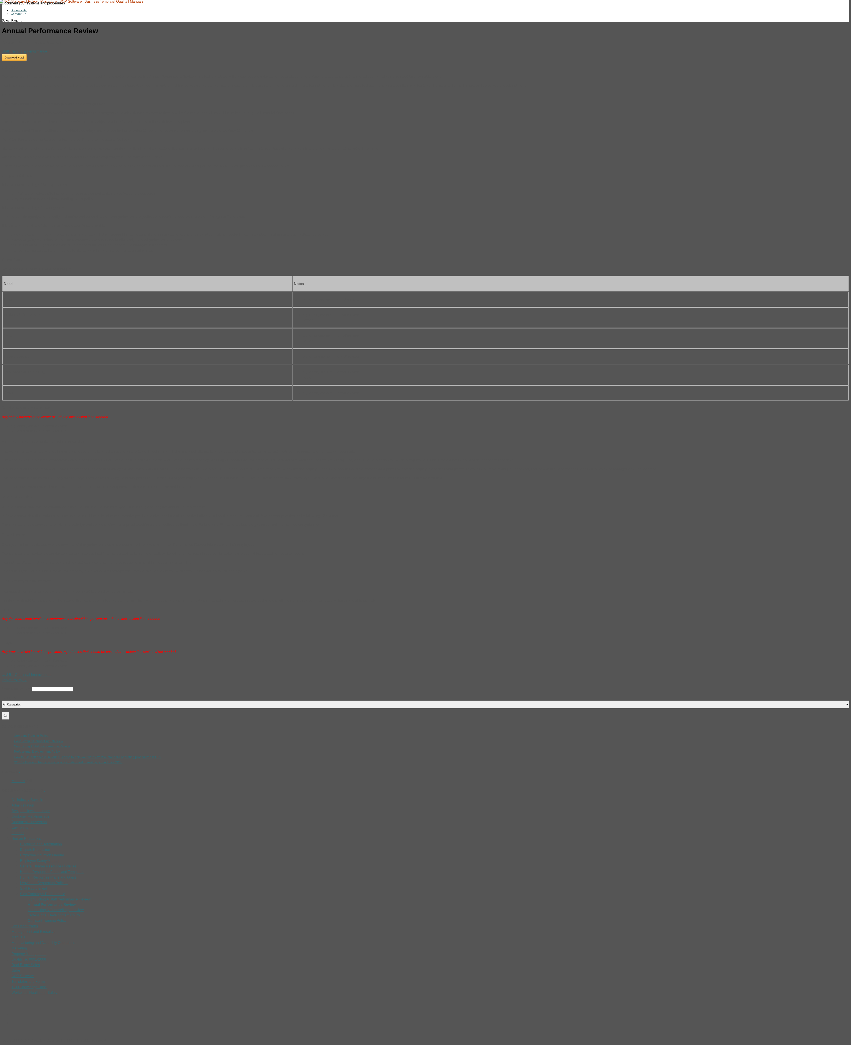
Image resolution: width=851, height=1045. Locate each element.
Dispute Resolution (35, 850)
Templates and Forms (28, 981)
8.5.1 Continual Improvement (26, 675)
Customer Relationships (30, 816)
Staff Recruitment (33, 888)
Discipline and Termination (41, 844)
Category (9, 698)
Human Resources (26, 838)
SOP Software (23, 976)
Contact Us (18, 14)
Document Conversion (29, 822)
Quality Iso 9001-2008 (29, 959)
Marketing (19, 948)
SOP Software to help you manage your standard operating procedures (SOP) (68, 762)
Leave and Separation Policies (44, 883)
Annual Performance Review (52, 904)
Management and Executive (33, 932)
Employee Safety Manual (39, 861)
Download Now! (14, 57)
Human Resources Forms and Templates (52, 872)
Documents (19, 10)
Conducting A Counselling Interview (38, 741)
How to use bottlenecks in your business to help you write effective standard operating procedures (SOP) (87, 757)
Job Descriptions (25, 926)
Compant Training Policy (31, 735)
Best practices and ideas (31, 811)
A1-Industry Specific (27, 800)
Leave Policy (14, 680)
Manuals (18, 781)
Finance (18, 833)
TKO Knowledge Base (29, 987)
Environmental (23, 827)
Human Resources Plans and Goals (48, 877)
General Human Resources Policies (48, 866)
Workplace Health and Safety (34, 992)
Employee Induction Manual (42, 855)
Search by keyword (17, 689)
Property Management (29, 954)
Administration (23, 805)
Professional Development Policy (37, 751)
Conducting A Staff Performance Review (42, 746)
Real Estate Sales (26, 965)
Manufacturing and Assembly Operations (43, 943)
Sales (16, 970)
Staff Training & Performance (24, 51)
